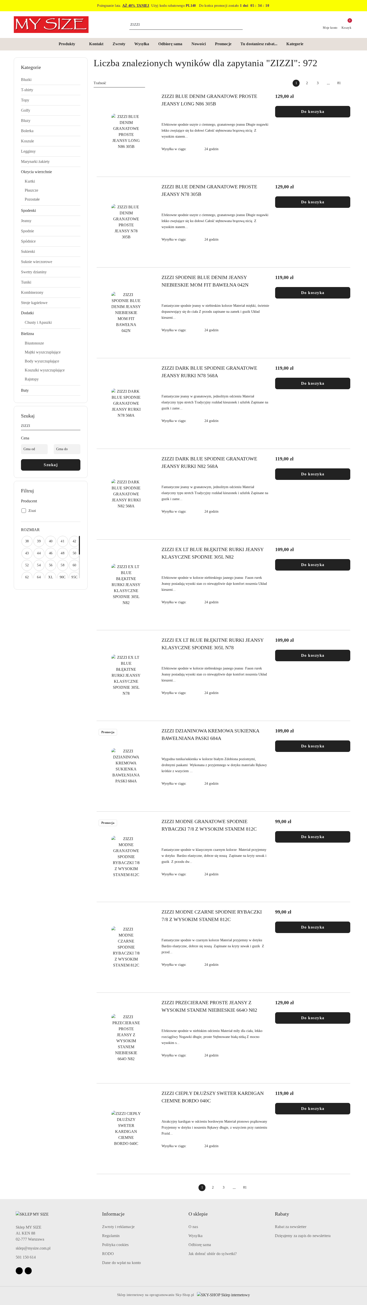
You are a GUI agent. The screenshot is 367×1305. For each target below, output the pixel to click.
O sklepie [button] (198, 1214)
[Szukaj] (78, 426)
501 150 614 (26, 1257)
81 (339, 83)
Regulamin (111, 1236)
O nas (193, 1227)
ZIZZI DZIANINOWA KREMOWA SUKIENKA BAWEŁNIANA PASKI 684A (210, 734)
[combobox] (119, 83)
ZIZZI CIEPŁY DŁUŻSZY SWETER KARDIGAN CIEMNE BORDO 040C (213, 1096)
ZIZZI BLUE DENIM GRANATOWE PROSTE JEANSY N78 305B (209, 190)
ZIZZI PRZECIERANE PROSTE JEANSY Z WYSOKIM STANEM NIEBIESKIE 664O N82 (209, 1006)
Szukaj (51, 465)
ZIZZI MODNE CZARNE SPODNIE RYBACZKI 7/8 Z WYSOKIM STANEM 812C (212, 915)
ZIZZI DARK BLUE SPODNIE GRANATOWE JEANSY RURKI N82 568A (209, 462)
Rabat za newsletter (290, 1227)
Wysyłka (195, 1236)
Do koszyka (313, 111)
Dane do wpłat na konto (121, 1263)
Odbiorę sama (199, 1245)
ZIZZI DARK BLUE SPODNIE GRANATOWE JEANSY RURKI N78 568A (209, 371)
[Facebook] (19, 1270)
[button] (69, 44)
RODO (108, 1254)
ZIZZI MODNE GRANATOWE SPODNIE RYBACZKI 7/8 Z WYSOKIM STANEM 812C (209, 825)
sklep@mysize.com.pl (33, 1248)
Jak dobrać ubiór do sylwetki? (212, 1254)
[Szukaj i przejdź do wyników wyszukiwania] (240, 24)
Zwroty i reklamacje (118, 1227)
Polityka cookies (115, 1245)
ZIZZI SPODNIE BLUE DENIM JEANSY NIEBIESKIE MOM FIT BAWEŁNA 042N (205, 281)
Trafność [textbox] (100, 83)
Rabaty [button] (282, 1214)
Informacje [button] (113, 1214)
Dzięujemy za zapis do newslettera (303, 1236)
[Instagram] (28, 1270)
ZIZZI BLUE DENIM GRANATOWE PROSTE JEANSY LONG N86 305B (209, 99)
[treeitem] (50, 80)
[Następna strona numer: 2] (349, 83)
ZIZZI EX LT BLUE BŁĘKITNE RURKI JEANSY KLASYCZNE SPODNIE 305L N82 (212, 553)
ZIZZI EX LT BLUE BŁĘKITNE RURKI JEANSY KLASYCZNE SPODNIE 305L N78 (212, 643)
